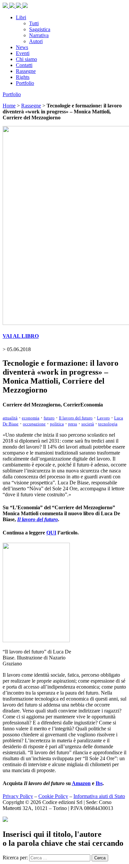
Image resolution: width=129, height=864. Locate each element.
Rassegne (26, 71)
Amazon (81, 783)
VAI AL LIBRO (21, 336)
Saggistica (39, 29)
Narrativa (39, 35)
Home (9, 105)
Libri (21, 17)
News (22, 47)
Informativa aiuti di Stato (99, 796)
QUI (51, 532)
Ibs (99, 783)
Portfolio (25, 83)
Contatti (24, 65)
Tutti (34, 23)
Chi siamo (26, 59)
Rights (22, 77)
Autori (36, 41)
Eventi (22, 53)
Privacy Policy (18, 796)
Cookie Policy (53, 796)
